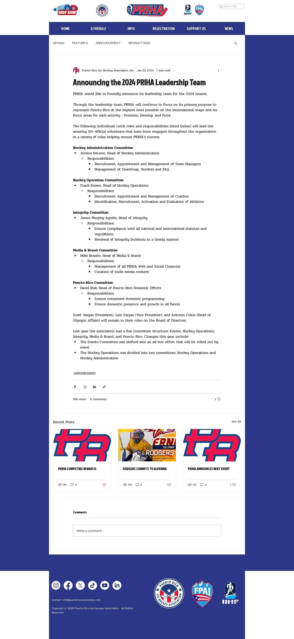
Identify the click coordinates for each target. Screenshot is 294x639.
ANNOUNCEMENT (108, 43)
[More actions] (218, 70)
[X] (80, 585)
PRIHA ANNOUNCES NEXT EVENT (209, 468)
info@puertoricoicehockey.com (81, 599)
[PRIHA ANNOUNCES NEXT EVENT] (212, 445)
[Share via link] (104, 387)
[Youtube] (104, 585)
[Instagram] (55, 585)
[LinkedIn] (116, 585)
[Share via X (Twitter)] (85, 387)
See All (236, 421)
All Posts (58, 43)
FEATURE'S (80, 43)
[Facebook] (68, 585)
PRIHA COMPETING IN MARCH (77, 468)
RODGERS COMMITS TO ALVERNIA (145, 468)
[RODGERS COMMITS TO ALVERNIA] (147, 445)
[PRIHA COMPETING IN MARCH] (82, 445)
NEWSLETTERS (139, 43)
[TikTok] (92, 585)
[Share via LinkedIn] (94, 387)
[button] (131, 28)
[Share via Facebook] (75, 387)
